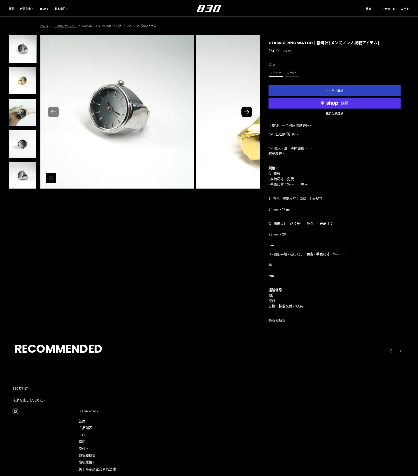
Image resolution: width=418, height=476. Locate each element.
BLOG (44, 9)
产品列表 (25, 9)
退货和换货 (277, 320)
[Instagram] (15, 411)
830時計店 (21, 388)
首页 (11, 9)
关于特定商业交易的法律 (97, 469)
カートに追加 (334, 90)
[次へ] (400, 351)
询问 (82, 441)
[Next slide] (246, 112)
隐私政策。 (87, 462)
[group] (117, 112)
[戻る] (391, 351)
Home (44, 26)
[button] (369, 9)
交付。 (84, 448)
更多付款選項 (334, 113)
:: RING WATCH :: (65, 26)
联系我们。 (61, 9)
